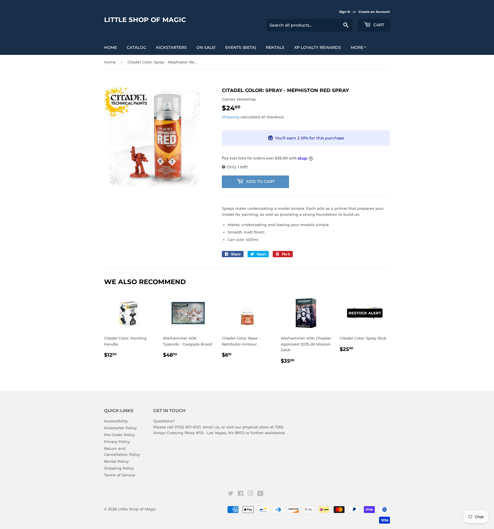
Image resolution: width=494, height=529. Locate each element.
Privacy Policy (117, 441)
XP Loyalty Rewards (317, 47)
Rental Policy (116, 461)
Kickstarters (171, 47)
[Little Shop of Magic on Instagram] (250, 494)
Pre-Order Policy (119, 434)
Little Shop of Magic (145, 20)
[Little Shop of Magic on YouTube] (260, 494)
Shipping (230, 117)
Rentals (275, 47)
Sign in (344, 12)
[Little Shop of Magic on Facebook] (241, 494)
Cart (378, 24)
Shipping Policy (119, 468)
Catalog (136, 47)
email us (211, 427)
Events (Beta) (240, 47)
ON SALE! (206, 47)
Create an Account (374, 12)
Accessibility (116, 421)
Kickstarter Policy (120, 428)
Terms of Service (119, 475)
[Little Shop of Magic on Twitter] (231, 494)
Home (110, 47)
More (357, 47)
